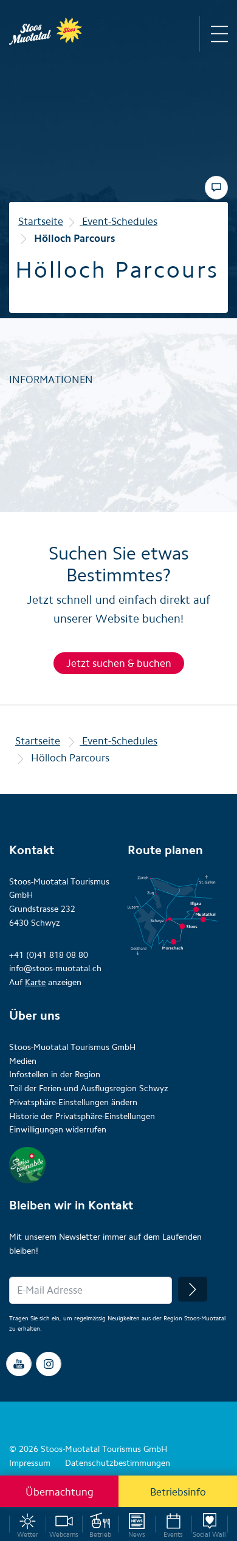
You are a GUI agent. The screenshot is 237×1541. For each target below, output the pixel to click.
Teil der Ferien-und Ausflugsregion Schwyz (88, 1088)
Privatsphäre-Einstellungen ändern (73, 1102)
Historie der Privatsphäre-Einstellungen (82, 1116)
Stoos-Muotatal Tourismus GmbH (72, 1047)
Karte (35, 982)
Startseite (40, 221)
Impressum (29, 1463)
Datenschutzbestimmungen (117, 1463)
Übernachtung (60, 1492)
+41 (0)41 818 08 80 (48, 955)
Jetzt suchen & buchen (118, 663)
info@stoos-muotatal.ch (55, 968)
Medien (22, 1061)
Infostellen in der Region (54, 1074)
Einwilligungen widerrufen (57, 1130)
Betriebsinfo (178, 1492)
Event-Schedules (118, 221)
